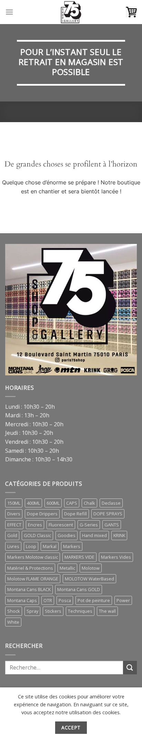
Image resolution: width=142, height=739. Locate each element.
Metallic (67, 568)
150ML (13, 503)
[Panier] (131, 12)
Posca (65, 600)
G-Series (89, 525)
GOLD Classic (37, 535)
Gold (12, 535)
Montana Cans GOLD (78, 589)
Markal (50, 546)
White (13, 622)
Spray (32, 611)
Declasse (111, 503)
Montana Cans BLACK (29, 589)
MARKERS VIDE (79, 557)
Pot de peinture (94, 600)
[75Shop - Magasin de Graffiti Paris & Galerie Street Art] (71, 12)
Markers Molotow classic (32, 557)
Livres (13, 546)
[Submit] (130, 667)
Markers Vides (116, 557)
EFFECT (14, 525)
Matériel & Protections (30, 568)
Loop (31, 546)
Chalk (89, 503)
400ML (33, 503)
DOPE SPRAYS (107, 514)
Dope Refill (75, 514)
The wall (107, 611)
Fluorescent (61, 525)
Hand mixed (94, 535)
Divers (13, 514)
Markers (71, 546)
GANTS (111, 525)
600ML (53, 503)
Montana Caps (22, 600)
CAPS (71, 503)
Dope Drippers (42, 514)
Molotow (91, 568)
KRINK (119, 535)
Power (123, 600)
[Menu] (9, 11)
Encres (35, 525)
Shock (13, 611)
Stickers (53, 611)
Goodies (66, 535)
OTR (47, 600)
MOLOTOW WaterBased (89, 579)
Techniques (80, 611)
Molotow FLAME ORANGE (32, 579)
